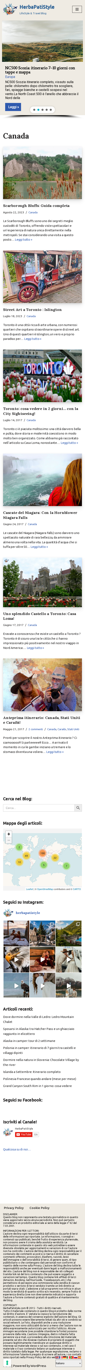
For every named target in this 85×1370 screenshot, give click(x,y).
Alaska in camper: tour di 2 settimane (29, 1041)
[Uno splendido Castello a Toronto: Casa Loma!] (42, 582)
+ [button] (8, 834)
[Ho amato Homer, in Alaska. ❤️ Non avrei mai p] (16, 986)
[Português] (72, 1357)
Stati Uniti (73, 729)
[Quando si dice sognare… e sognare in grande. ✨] (68, 986)
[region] (42, 68)
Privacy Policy (14, 1208)
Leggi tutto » (23, 239)
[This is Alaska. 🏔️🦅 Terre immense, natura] (16, 960)
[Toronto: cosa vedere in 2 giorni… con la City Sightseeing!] (42, 376)
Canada (33, 212)
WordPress (38, 1366)
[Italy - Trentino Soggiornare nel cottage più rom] (68, 933)
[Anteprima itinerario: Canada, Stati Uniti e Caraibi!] (42, 684)
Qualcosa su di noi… (17, 1149)
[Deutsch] (65, 1357)
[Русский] (76, 1357)
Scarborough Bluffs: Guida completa (36, 205)
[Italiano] (68, 1357)
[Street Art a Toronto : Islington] (42, 276)
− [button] (8, 840)
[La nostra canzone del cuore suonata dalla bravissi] (42, 986)
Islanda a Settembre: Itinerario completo (32, 1072)
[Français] (61, 1357)
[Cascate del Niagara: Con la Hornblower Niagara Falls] (42, 480)
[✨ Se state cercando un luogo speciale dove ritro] (42, 960)
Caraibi (62, 729)
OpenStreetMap (45, 889)
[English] (57, 1357)
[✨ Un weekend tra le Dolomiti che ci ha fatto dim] (16, 933)
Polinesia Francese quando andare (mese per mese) (39, 1079)
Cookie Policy (40, 1208)
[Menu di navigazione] (77, 9)
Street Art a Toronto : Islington (32, 309)
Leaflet (29, 889)
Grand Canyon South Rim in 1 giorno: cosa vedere (37, 1086)
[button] (42, 66)
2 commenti (35, 729)
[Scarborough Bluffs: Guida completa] (42, 173)
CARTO (77, 889)
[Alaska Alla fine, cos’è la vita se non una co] (68, 960)
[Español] (79, 1357)
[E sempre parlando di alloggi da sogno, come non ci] (42, 933)
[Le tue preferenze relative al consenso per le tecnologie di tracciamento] (7, 1363)
